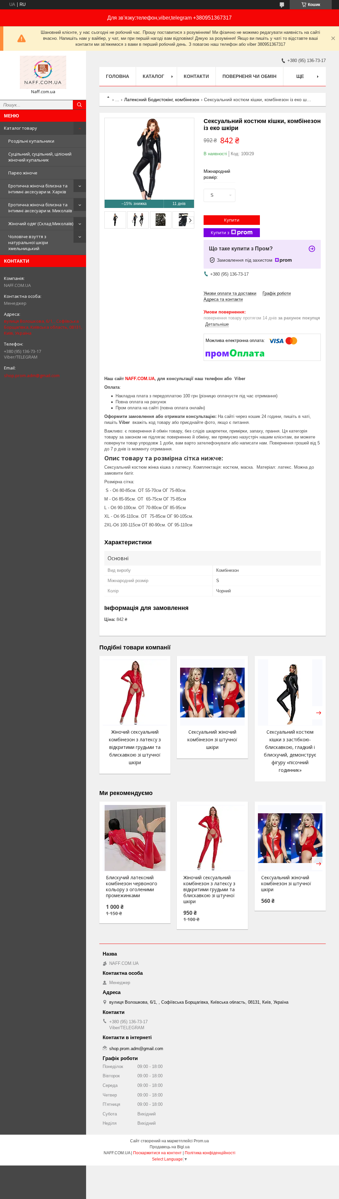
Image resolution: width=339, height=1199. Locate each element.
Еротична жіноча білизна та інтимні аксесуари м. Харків (38, 189)
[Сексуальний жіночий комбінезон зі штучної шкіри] (212, 692)
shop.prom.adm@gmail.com (32, 375)
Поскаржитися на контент (157, 1153)
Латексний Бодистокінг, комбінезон (161, 99)
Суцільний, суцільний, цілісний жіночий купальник (40, 157)
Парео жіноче (22, 173)
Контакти (196, 76)
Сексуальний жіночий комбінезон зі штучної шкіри (212, 739)
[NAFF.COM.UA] (43, 72)
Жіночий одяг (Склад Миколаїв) (40, 224)
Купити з (220, 232)
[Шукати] (79, 105)
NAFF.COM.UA (140, 378)
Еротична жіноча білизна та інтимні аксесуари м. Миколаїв (40, 208)
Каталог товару (20, 128)
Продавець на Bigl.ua (170, 1147)
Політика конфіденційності (210, 1153)
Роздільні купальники (31, 141)
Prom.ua (201, 1141)
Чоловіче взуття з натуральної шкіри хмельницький (28, 242)
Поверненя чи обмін (249, 76)
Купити (231, 220)
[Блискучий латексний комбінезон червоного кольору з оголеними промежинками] (135, 838)
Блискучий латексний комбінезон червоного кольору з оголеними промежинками (131, 887)
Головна (117, 76)
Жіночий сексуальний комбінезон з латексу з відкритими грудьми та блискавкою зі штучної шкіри (135, 747)
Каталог (153, 76)
